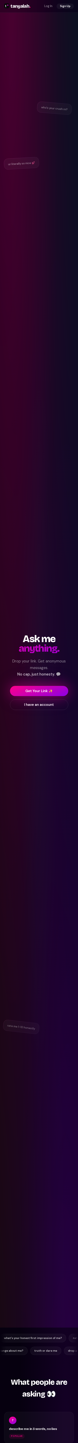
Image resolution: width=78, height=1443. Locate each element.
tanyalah (20, 6)
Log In (48, 6)
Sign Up (65, 6)
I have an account (39, 704)
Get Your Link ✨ (39, 691)
